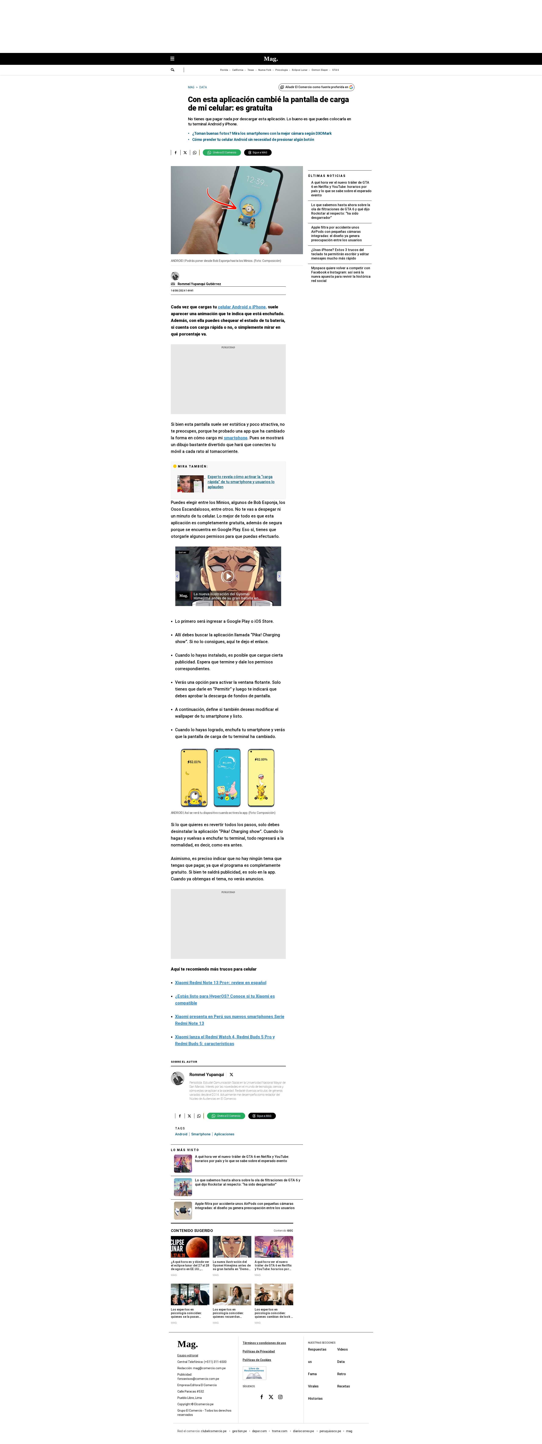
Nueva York (264, 70)
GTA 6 (335, 70)
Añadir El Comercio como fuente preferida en (316, 87)
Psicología (281, 70)
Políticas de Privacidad (259, 1351)
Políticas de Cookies (257, 1360)
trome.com (280, 1431)
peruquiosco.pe (330, 1431)
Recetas (343, 1386)
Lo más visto (185, 1150)
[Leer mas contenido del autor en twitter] (231, 1075)
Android (181, 1134)
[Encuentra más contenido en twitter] (185, 152)
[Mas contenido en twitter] (271, 1397)
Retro (341, 1374)
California (237, 70)
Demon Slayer (320, 70)
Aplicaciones (224, 1134)
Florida (224, 70)
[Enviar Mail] (173, 284)
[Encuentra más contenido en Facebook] (175, 152)
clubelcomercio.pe (214, 1431)
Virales (313, 1386)
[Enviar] (173, 70)
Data (341, 1362)
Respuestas (317, 1349)
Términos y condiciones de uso (264, 1343)
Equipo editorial (187, 1355)
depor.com (259, 1431)
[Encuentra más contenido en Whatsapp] (194, 152)
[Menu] (174, 59)
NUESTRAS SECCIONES (321, 1342)
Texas (250, 70)
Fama (312, 1374)
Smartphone (200, 1134)
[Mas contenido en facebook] (261, 1397)
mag (349, 1431)
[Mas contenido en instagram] (280, 1397)
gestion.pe (239, 1431)
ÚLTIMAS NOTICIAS (327, 176)
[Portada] (187, 1352)
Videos (342, 1349)
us (310, 1362)
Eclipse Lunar (299, 70)
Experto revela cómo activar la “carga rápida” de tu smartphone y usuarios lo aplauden (241, 481)
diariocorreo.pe (303, 1431)
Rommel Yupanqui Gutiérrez (199, 284)
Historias (315, 1399)
